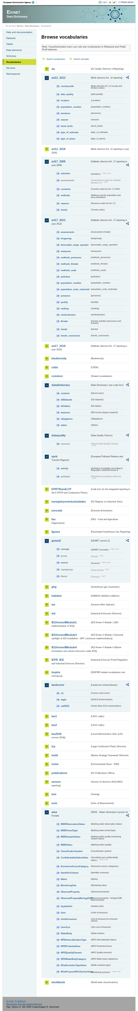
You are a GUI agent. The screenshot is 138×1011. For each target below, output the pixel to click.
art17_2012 (58, 220)
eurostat (56, 510)
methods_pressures (71, 257)
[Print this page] (111, 2)
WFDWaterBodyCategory (73, 959)
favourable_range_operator (75, 245)
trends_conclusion (70, 335)
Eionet (20, 26)
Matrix (64, 879)
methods (65, 195)
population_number (71, 107)
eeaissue (65, 412)
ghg (54, 586)
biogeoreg (66, 238)
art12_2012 (58, 77)
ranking (65, 308)
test (53, 794)
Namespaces (13, 73)
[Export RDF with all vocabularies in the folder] (127, 78)
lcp (53, 746)
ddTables (65, 406)
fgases (55, 531)
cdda (54, 367)
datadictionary (60, 385)
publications (59, 773)
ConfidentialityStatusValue (74, 857)
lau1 (54, 716)
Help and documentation (19, 32)
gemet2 (56, 540)
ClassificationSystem (72, 851)
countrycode (67, 86)
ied (53, 613)
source (64, 562)
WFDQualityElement (71, 952)
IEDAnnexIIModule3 (64, 634)
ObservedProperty (70, 892)
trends (64, 210)
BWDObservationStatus (73, 824)
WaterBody (66, 933)
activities (65, 173)
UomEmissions (69, 919)
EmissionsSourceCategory (75, 866)
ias (53, 604)
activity (64, 468)
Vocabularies (13, 62)
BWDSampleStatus (70, 836)
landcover (57, 684)
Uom (63, 912)
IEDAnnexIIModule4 (64, 647)
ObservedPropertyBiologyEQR (75, 898)
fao (53, 519)
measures (66, 251)
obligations (67, 419)
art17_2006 (58, 161)
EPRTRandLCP (61, 489)
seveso (56, 781)
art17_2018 (58, 346)
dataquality (58, 435)
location (65, 100)
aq (53, 68)
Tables (9, 44)
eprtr (54, 456)
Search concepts (81, 59)
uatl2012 (65, 706)
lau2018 (56, 734)
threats (64, 321)
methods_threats (69, 264)
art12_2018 (58, 149)
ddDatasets (66, 399)
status (64, 425)
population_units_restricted (75, 289)
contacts (65, 393)
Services (10, 68)
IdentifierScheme (69, 873)
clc (62, 693)
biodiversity (58, 358)
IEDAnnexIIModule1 (64, 622)
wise (54, 812)
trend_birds (67, 126)
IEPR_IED (57, 659)
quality (64, 302)
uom (54, 803)
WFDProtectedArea (70, 946)
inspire (55, 672)
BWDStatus (66, 845)
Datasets (11, 38)
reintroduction (68, 315)
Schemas (11, 56)
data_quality (67, 94)
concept (65, 549)
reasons (65, 203)
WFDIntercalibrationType (73, 940)
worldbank (58, 982)
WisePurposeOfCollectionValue (75, 971)
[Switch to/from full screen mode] (115, 2)
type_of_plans (68, 138)
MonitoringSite (68, 885)
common (57, 376)
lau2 (54, 725)
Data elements (14, 50)
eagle (63, 699)
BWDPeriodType (69, 830)
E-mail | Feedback (16, 1001)
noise (55, 764)
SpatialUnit (66, 906)
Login (104, 2)
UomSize (65, 927)
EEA (20, 2)
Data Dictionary (32, 26)
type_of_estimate (69, 132)
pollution (65, 276)
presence (65, 113)
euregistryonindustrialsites (68, 501)
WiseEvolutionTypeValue (74, 965)
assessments (67, 232)
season (64, 119)
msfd (54, 755)
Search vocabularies (55, 59)
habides (56, 595)
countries (66, 189)
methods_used (68, 270)
